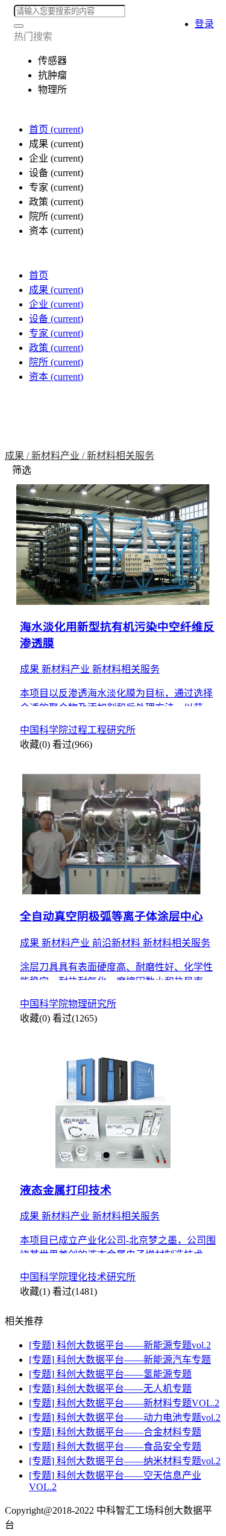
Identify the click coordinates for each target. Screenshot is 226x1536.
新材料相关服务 (120, 455)
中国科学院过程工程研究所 (78, 730)
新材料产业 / (59, 455)
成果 (56, 290)
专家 (56, 333)
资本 (56, 376)
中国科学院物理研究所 (68, 1004)
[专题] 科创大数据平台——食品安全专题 (115, 1446)
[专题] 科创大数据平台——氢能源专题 (110, 1374)
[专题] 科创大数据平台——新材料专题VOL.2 (124, 1403)
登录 (204, 24)
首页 (56, 129)
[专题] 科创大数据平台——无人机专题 (110, 1388)
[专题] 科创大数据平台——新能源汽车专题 (120, 1359)
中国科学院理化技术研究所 (78, 1277)
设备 (56, 319)
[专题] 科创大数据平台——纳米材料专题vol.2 (125, 1461)
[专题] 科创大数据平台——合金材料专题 (115, 1432)
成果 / (18, 455)
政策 (56, 348)
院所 (56, 362)
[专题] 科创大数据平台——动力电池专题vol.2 (125, 1417)
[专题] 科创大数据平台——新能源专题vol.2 (120, 1345)
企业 (56, 304)
